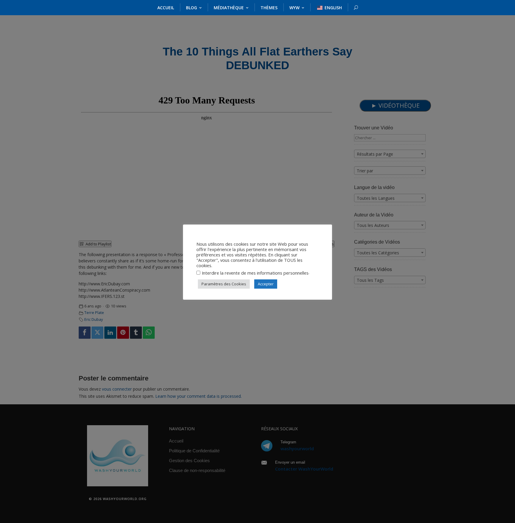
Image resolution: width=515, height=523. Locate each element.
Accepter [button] (266, 284)
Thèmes (268, 7)
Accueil (165, 7)
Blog (191, 7)
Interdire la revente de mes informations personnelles (255, 273)
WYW (294, 7)
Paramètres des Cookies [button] (223, 284)
